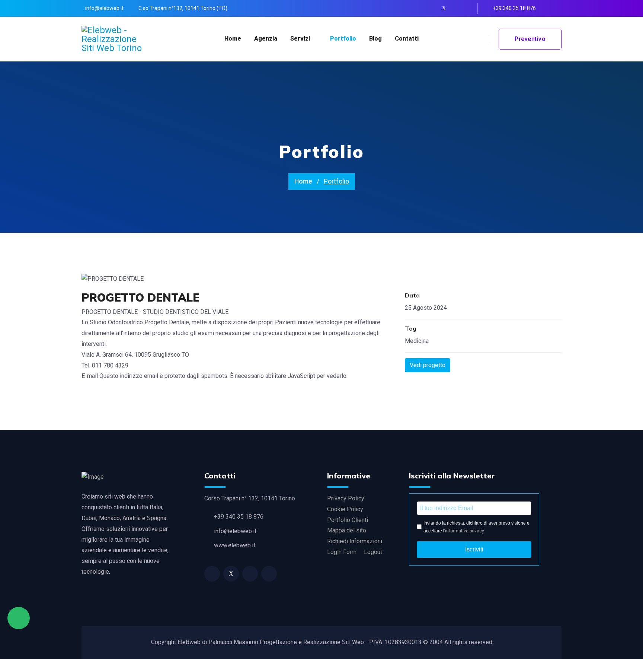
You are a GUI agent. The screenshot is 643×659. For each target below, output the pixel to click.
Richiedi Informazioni (354, 541)
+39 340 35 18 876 (514, 8)
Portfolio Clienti (347, 519)
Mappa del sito (346, 530)
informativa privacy (464, 531)
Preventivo (530, 38)
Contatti (407, 38)
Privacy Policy (345, 498)
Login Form (341, 551)
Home (232, 38)
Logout (373, 551)
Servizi (300, 38)
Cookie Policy (345, 509)
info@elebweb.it (104, 8)
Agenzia (265, 38)
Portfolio (343, 38)
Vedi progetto (427, 365)
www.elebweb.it (234, 545)
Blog (375, 38)
